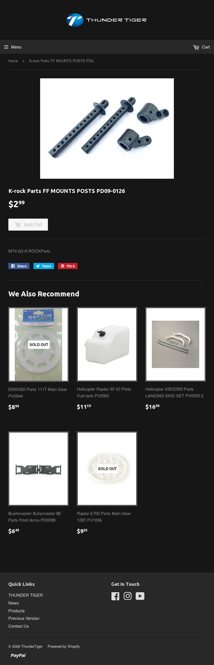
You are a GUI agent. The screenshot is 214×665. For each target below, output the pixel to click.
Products (16, 610)
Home (13, 60)
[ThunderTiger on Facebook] (115, 598)
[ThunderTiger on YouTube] (140, 598)
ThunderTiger (31, 646)
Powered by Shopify (64, 646)
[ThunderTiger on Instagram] (127, 598)
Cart (205, 47)
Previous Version (23, 618)
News (13, 603)
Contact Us (18, 626)
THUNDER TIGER (25, 595)
